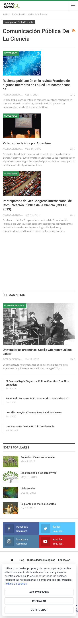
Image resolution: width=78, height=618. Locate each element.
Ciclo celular (28, 488)
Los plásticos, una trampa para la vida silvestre (34, 412)
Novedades (10, 53)
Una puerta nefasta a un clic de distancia (30, 426)
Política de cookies (16, 583)
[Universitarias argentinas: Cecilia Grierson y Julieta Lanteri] (39, 324)
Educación (64, 560)
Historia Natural (14, 305)
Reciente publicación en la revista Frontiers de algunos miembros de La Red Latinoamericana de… (37, 85)
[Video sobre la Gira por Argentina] (22, 125)
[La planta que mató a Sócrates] (10, 508)
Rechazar (39, 601)
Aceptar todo (39, 592)
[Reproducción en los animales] (10, 461)
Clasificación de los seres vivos (38, 472)
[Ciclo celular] (10, 493)
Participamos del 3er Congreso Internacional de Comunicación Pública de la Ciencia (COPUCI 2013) (37, 205)
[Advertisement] (39, 261)
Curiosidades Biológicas (41, 560)
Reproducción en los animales (38, 457)
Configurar (39, 609)
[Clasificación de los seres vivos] (10, 477)
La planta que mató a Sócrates (38, 504)
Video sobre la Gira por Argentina (27, 143)
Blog (21, 560)
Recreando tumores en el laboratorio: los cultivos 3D (37, 398)
